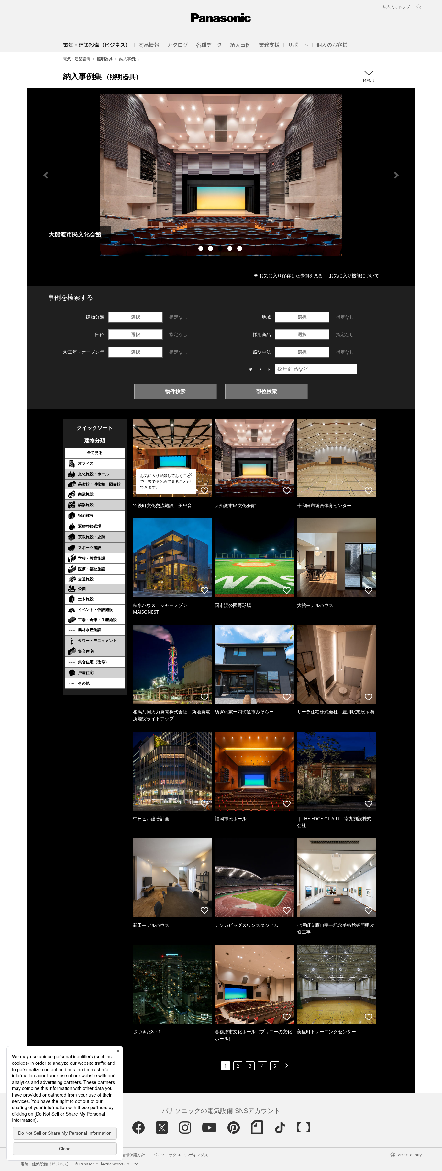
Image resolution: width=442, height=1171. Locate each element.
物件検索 (175, 391)
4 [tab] (230, 249)
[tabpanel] (221, 175)
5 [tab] (240, 249)
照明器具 (105, 59)
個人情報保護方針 (129, 1154)
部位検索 (266, 391)
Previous (45, 175)
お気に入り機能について (354, 275)
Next (396, 175)
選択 (135, 317)
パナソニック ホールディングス (180, 1154)
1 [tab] (201, 249)
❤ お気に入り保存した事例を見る (288, 275)
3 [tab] (221, 249)
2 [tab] (211, 249)
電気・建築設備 (76, 59)
